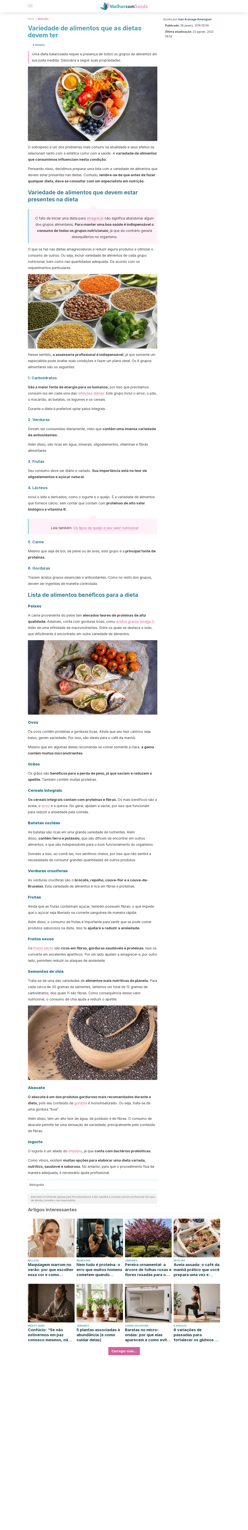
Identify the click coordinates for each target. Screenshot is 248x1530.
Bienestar (83, 1260)
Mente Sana (36, 1325)
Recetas (179, 1260)
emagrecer (95, 218)
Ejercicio (180, 1325)
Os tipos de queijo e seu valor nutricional (105, 528)
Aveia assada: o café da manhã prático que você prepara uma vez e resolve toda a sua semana (197, 1269)
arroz (45, 806)
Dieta (31, 18)
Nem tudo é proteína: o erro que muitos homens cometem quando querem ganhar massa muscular (99, 1269)
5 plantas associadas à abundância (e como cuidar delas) (98, 1335)
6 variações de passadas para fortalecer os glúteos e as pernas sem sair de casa (195, 1335)
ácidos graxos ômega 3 (135, 621)
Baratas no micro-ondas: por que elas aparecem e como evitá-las (148, 1335)
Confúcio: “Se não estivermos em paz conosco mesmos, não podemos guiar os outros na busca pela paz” (49, 1335)
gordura (80, 1103)
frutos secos (43, 948)
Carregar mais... (124, 1351)
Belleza (33, 1260)
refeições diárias (91, 393)
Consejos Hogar (136, 1325)
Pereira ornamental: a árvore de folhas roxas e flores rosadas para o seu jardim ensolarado (148, 1269)
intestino (75, 1151)
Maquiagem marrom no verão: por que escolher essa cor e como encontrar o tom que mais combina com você (50, 1269)
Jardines (131, 1260)
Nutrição (43, 18)
